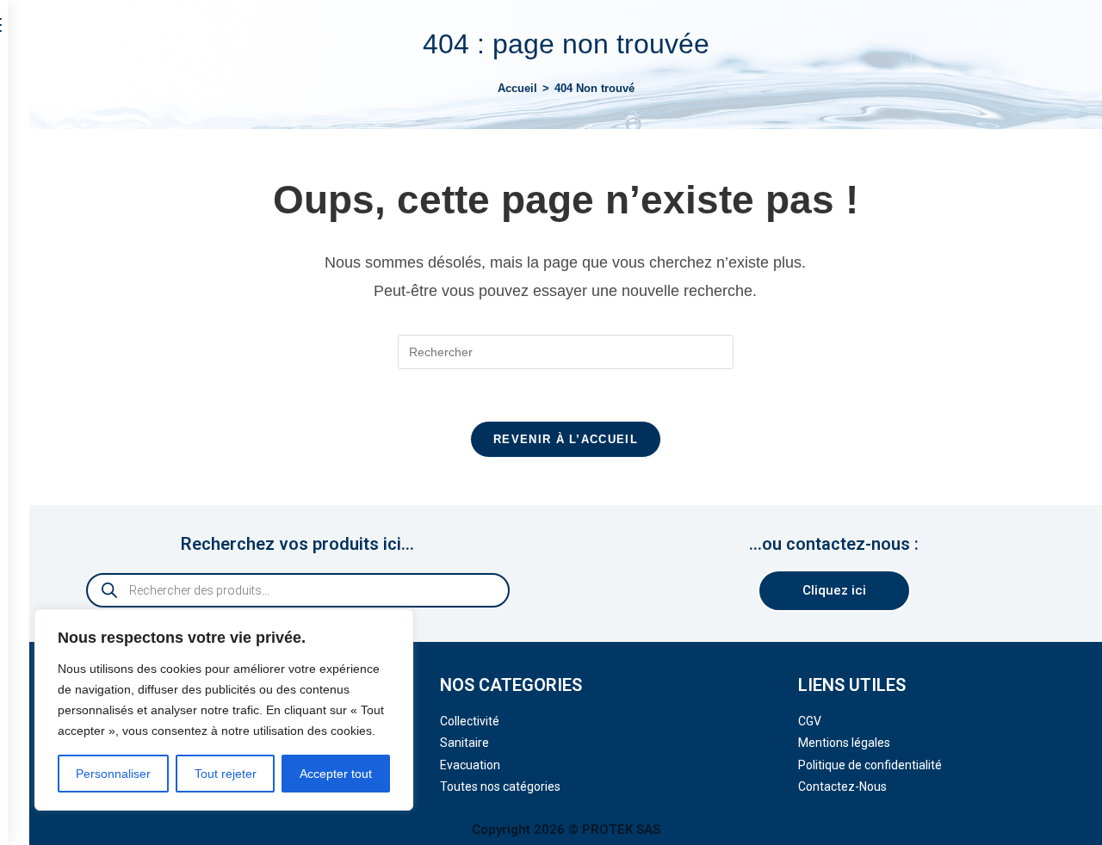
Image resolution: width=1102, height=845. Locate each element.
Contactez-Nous (842, 786)
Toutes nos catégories (500, 786)
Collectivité (469, 721)
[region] (223, 710)
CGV (809, 721)
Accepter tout (336, 773)
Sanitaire (464, 742)
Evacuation (470, 765)
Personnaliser (113, 773)
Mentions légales (844, 742)
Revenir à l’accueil (565, 439)
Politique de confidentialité (870, 765)
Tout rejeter (226, 773)
